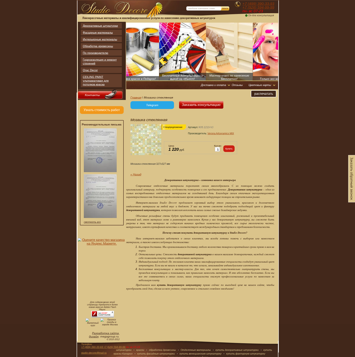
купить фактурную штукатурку (245, 353)
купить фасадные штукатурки (156, 353)
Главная (135, 97)
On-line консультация (261, 15)
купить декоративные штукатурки (237, 350)
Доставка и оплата (213, 85)
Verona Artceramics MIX (220, 133)
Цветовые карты (260, 85)
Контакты (92, 95)
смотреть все (92, 222)
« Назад (135, 174)
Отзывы (237, 85)
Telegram (152, 105)
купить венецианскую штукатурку (200, 353)
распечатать (263, 93)
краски (140, 350)
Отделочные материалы (196, 350)
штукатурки (123, 350)
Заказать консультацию (201, 105)
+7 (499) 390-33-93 (258, 4)
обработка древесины (162, 350)
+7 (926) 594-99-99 (258, 7)
